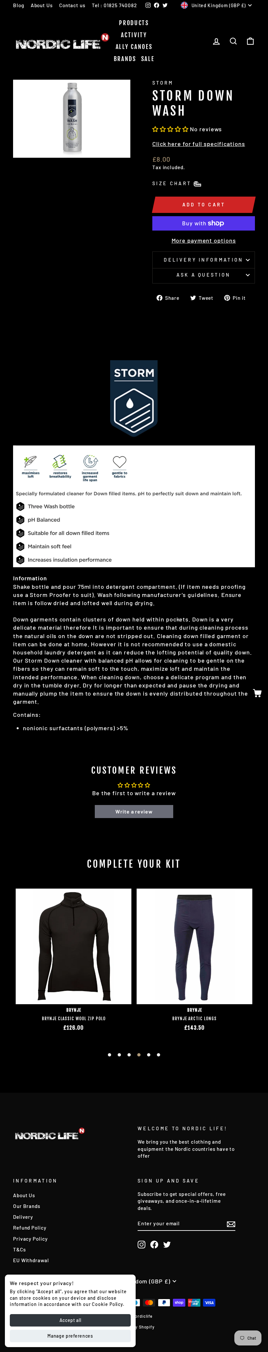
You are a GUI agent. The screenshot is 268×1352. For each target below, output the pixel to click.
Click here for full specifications (198, 143)
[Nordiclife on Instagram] (141, 1244)
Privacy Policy (30, 1239)
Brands (125, 58)
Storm (163, 83)
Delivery (23, 1217)
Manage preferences (70, 1336)
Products (134, 22)
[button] (170, 129)
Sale (148, 58)
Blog (18, 5)
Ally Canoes (134, 46)
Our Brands (26, 1206)
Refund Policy (29, 1228)
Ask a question (203, 275)
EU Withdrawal (31, 1260)
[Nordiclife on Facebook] (154, 1244)
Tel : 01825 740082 (114, 5)
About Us (42, 5)
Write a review (134, 811)
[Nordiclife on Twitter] (167, 1244)
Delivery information (203, 260)
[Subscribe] (231, 1223)
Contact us (72, 5)
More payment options (204, 240)
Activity (134, 35)
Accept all (70, 1320)
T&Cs (19, 1249)
